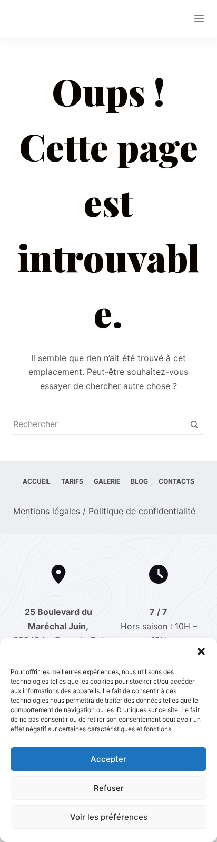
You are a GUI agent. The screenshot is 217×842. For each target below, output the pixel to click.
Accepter (108, 759)
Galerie (107, 481)
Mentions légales (46, 511)
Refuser (109, 788)
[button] (201, 651)
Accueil (37, 481)
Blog (139, 481)
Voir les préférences (108, 817)
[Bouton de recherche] (194, 424)
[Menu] (199, 18)
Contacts (176, 481)
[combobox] (98, 423)
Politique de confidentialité (141, 511)
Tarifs (72, 481)
